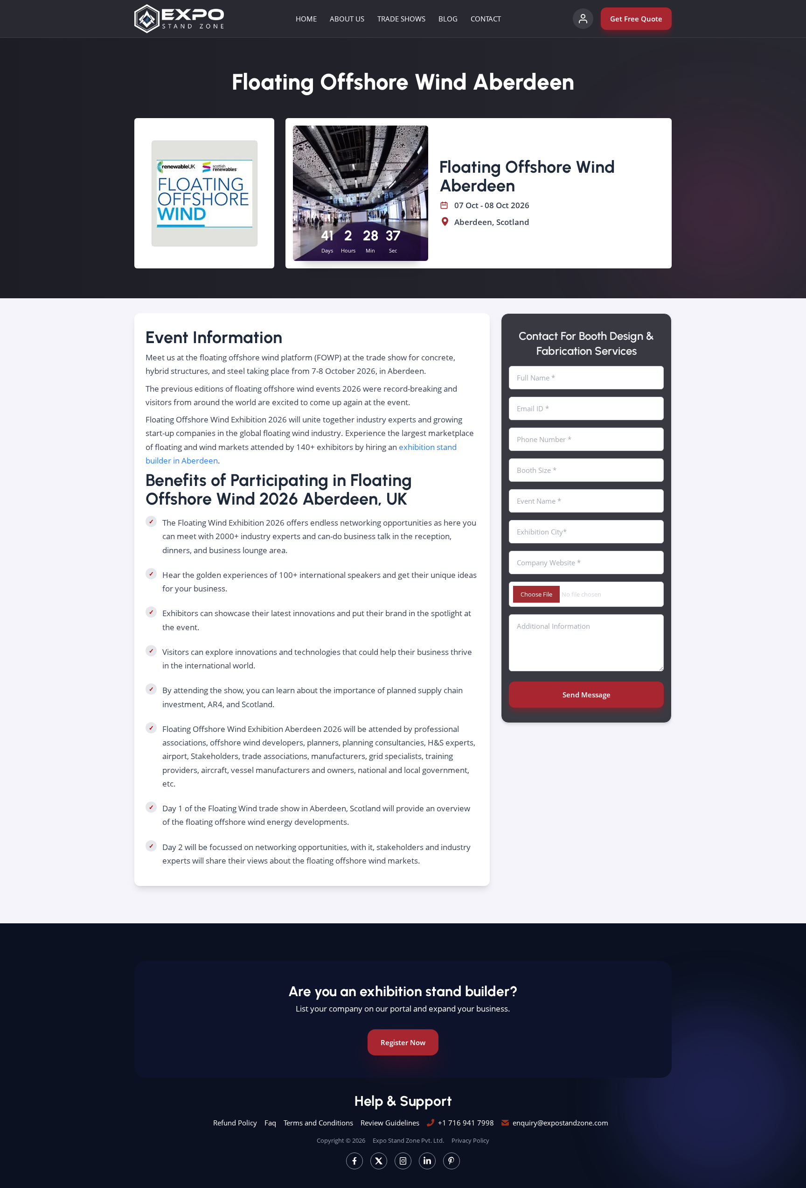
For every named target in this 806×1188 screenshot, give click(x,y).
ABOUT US (347, 18)
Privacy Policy (470, 1140)
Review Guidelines (390, 1122)
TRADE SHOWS (401, 18)
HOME (306, 18)
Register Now (403, 1042)
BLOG (448, 18)
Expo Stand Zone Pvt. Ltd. (408, 1140)
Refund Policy (235, 1122)
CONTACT (486, 18)
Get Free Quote (636, 18)
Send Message (587, 694)
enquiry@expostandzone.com (560, 1122)
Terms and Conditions (318, 1122)
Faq (270, 1122)
